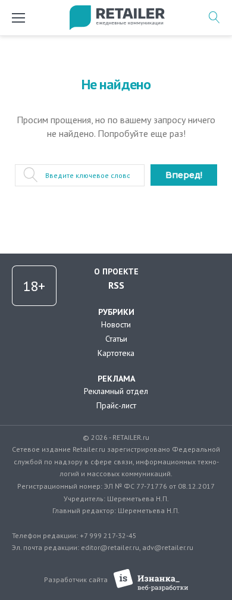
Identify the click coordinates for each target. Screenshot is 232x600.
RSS (116, 285)
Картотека (116, 353)
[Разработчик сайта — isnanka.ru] (151, 580)
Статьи (116, 338)
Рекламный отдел (116, 391)
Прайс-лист (116, 405)
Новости (116, 324)
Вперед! (183, 175)
